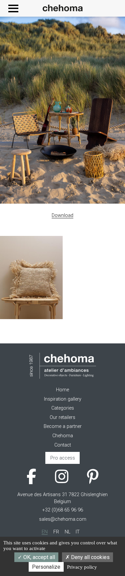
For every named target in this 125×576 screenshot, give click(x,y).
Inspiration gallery (62, 399)
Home (62, 390)
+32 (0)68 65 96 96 (62, 510)
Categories (62, 408)
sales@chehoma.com (62, 519)
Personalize (46, 567)
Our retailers (62, 417)
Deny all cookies (90, 557)
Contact (62, 445)
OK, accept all (38, 557)
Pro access (62, 458)
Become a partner (63, 426)
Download (62, 215)
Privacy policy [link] (82, 567)
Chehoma (62, 436)
